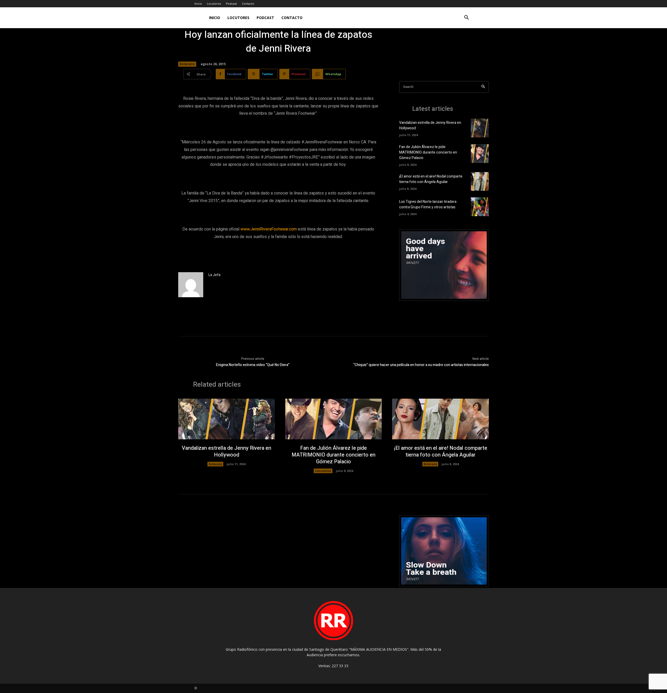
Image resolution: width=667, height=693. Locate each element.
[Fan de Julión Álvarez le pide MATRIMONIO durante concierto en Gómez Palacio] (480, 153)
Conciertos (323, 471)
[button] (466, 18)
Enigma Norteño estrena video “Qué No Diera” (252, 365)
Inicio (198, 3)
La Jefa (214, 275)
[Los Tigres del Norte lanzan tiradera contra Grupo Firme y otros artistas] (480, 206)
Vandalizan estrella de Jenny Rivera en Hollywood (226, 451)
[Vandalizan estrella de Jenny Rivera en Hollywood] (480, 128)
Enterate (187, 64)
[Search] (483, 87)
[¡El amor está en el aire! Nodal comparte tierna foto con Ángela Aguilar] (480, 181)
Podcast (231, 3)
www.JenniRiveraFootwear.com (268, 229)
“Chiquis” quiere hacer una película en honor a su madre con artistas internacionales (421, 365)
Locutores (214, 3)
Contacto (248, 3)
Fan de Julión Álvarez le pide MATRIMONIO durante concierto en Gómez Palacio (428, 152)
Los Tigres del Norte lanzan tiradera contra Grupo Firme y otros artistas (427, 204)
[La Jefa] (190, 284)
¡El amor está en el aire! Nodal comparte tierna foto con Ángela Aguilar (430, 179)
